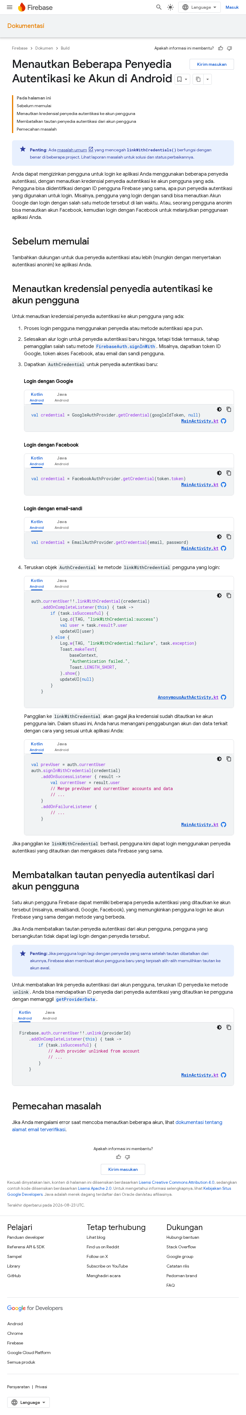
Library (13, 1266)
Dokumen (44, 48)
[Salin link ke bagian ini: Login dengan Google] (79, 381)
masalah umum (72, 150)
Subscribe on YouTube (107, 1266)
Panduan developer (25, 1237)
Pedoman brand (181, 1275)
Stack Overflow (181, 1247)
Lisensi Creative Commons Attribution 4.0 (176, 1182)
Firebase (20, 48)
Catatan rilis (177, 1266)
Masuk (232, 7)
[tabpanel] (129, 418)
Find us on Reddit (103, 1247)
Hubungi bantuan (182, 1237)
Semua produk (21, 1362)
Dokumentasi (25, 26)
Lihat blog (96, 1237)
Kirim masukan (211, 64)
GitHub (14, 1275)
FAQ (170, 1285)
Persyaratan (18, 1386)
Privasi (41, 1386)
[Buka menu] (10, 7)
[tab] (36, 397)
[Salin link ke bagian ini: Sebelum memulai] (95, 242)
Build (65, 48)
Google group (179, 1256)
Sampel (14, 1256)
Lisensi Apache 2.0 (95, 1188)
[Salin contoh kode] (229, 409)
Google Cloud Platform (29, 1352)
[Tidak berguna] (229, 48)
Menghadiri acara (104, 1275)
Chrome (15, 1333)
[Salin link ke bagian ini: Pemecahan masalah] (107, 1106)
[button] (36, 397)
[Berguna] (220, 48)
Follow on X (97, 1256)
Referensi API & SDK (25, 1247)
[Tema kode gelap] (219, 409)
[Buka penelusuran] (159, 7)
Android (15, 1323)
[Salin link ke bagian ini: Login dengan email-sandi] (88, 508)
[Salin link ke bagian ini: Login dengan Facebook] (84, 445)
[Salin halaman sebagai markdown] (198, 79)
